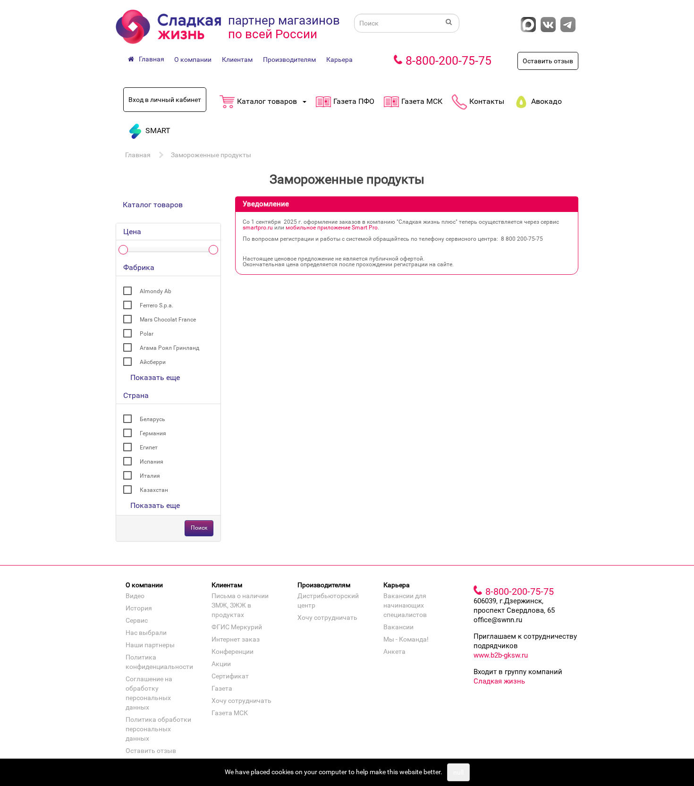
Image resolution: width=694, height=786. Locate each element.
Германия (153, 433)
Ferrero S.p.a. (156, 305)
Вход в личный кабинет (164, 99)
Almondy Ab (155, 291)
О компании (193, 59)
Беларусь (152, 419)
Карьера (339, 59)
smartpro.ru (258, 227)
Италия (150, 476)
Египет (149, 447)
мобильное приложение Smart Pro (332, 227)
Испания (151, 461)
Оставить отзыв (548, 61)
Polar (146, 333)
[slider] (123, 249)
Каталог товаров (153, 204)
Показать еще (155, 377)
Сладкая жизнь (499, 681)
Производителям (289, 59)
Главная (138, 155)
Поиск (199, 527)
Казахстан (154, 490)
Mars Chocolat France (168, 319)
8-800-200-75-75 (448, 61)
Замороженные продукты (211, 155)
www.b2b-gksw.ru (501, 655)
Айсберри (153, 362)
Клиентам (237, 59)
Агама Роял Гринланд (169, 348)
